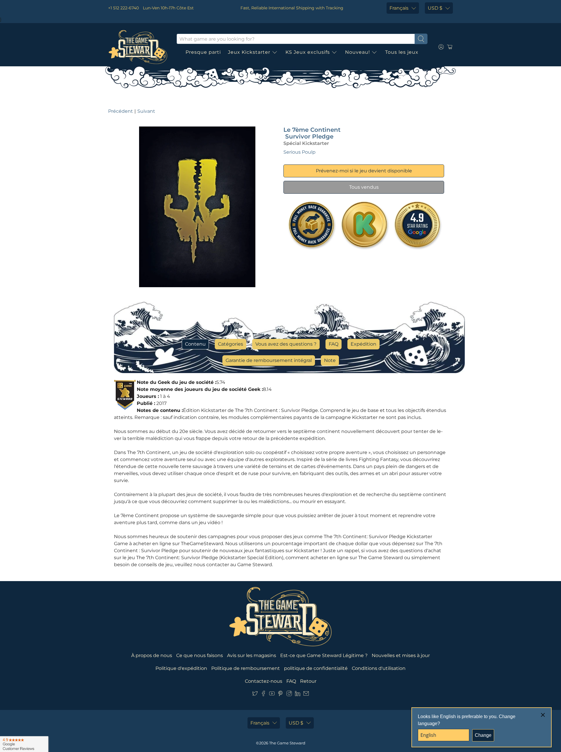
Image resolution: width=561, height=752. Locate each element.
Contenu (195, 344)
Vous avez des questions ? (285, 344)
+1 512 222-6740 (123, 8)
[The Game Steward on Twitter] (255, 694)
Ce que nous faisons (199, 655)
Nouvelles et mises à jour (401, 655)
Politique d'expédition (181, 668)
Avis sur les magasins (251, 655)
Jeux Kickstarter (249, 52)
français (398, 8)
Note (330, 360)
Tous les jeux (401, 52)
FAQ (333, 344)
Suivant (146, 111)
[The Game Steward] (138, 47)
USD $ (435, 8)
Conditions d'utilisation (379, 668)
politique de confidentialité (316, 668)
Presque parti (203, 52)
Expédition (363, 344)
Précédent (120, 111)
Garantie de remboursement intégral (269, 360)
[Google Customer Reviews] (24, 744)
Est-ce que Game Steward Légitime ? (324, 655)
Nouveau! (357, 52)
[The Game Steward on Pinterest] (280, 694)
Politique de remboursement (245, 668)
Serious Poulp (299, 152)
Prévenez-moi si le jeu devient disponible (364, 171)
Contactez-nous (263, 681)
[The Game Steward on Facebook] (263, 694)
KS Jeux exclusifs (307, 52)
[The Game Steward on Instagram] (289, 694)
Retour (308, 681)
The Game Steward (287, 743)
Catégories (230, 344)
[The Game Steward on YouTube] (272, 694)
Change (483, 735)
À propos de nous (151, 655)
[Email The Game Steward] (306, 694)
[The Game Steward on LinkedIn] (297, 694)
